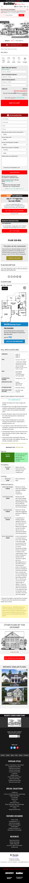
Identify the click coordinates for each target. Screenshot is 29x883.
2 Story (14, 808)
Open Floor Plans (14, 802)
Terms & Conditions (12, 12)
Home (2, 49)
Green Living (14, 820)
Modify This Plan (14, 258)
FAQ (16, 755)
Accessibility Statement (23, 862)
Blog (12, 755)
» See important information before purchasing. (13, 443)
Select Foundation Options (9, 74)
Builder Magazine (14, 843)
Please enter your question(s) (10, 156)
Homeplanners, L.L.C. (14, 821)
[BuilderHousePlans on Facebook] (11, 747)
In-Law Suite (14, 797)
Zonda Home (14, 847)
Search (3, 755)
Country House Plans (14, 772)
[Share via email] (8, 277)
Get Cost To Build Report (14, 211)
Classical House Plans (14, 768)
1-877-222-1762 (20, 98)
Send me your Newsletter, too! (12, 167)
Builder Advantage (14, 842)
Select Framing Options (8, 79)
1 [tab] (13, 39)
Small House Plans (14, 806)
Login (25, 6)
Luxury (14, 801)
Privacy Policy (22, 12)
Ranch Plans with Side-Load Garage (14, 804)
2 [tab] (15, 39)
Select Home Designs (14, 823)
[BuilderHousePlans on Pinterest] (17, 747)
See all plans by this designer (14, 658)
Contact (26, 755)
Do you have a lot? (6, 137)
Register (21, 6)
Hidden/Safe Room (14, 796)
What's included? (5, 69)
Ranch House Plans (12, 49)
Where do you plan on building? (10, 147)
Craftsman (14, 773)
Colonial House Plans (14, 770)
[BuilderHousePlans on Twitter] (14, 747)
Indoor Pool (14, 799)
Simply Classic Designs (14, 825)
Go (18, 736)
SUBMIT (21, 15)
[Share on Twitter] (17, 277)
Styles (7, 755)
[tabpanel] (14, 28)
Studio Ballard (14, 826)
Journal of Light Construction (14, 845)
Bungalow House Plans (14, 766)
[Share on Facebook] (14, 277)
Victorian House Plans (14, 782)
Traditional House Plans (14, 780)
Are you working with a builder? (10, 142)
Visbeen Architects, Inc (14, 828)
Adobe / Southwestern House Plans (14, 765)
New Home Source (14, 840)
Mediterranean (15, 775)
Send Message (14, 172)
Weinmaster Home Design (14, 830)
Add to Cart (14, 103)
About (20, 755)
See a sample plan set (14, 400)
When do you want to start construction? (12, 132)
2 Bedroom (14, 792)
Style (6, 49)
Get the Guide (14, 231)
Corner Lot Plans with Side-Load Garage (14, 794)
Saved (17, 6)
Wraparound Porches (14, 809)
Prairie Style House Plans (14, 777)
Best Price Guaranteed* (20, 91)
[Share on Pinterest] (20, 277)
